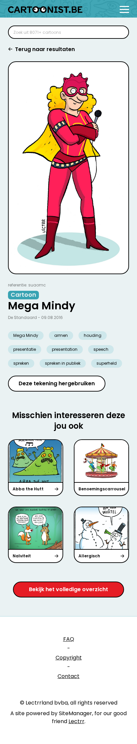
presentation (64, 349)
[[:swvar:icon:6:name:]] (120, 32)
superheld (106, 363)
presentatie (24, 349)
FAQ (68, 639)
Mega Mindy (25, 335)
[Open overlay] (124, 9)
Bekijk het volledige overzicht (68, 589)
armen (61, 335)
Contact (68, 676)
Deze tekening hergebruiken (57, 383)
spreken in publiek (62, 363)
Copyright (69, 657)
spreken (21, 363)
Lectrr (76, 721)
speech (100, 349)
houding (92, 335)
